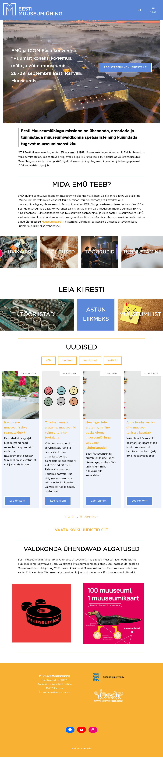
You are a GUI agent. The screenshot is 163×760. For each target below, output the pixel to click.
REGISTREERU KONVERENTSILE (125, 67)
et (139, 10)
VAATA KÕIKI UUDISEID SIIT (81, 530)
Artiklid (112, 360)
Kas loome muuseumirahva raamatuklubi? (16, 427)
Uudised (67, 360)
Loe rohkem (17, 501)
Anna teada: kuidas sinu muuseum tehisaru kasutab (140, 427)
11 (81, 517)
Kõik (48, 360)
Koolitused (90, 360)
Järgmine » (91, 517)
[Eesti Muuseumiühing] (68, 10)
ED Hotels (86, 748)
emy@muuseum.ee (59, 692)
